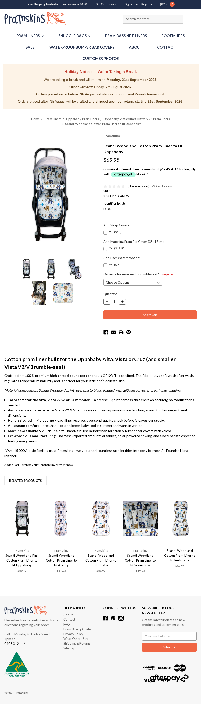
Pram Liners (28, 35)
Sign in (129, 4)
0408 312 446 (14, 644)
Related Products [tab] (25, 480)
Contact (166, 47)
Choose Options (22, 518)
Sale (30, 47)
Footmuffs (173, 35)
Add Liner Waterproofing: (121, 258)
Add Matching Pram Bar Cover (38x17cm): (133, 242)
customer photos (101, 58)
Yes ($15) (115, 232)
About (135, 47)
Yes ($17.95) (117, 248)
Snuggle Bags (72, 35)
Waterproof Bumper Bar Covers (81, 47)
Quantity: (110, 294)
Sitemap (69, 648)
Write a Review (162, 186)
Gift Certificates (106, 4)
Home (35, 119)
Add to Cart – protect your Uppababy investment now (38, 465)
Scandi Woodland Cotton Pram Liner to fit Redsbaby (180, 555)
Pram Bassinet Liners (126, 35)
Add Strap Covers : (117, 225)
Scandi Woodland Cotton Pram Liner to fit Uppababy (103, 124)
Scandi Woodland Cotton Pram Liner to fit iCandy (61, 560)
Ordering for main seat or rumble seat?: (139, 274)
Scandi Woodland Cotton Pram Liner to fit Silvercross (140, 560)
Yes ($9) (114, 265)
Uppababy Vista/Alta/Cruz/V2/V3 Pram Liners (137, 119)
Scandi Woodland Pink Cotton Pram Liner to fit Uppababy (22, 560)
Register (146, 4)
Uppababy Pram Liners (82, 119)
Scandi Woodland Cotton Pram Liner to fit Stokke (101, 560)
